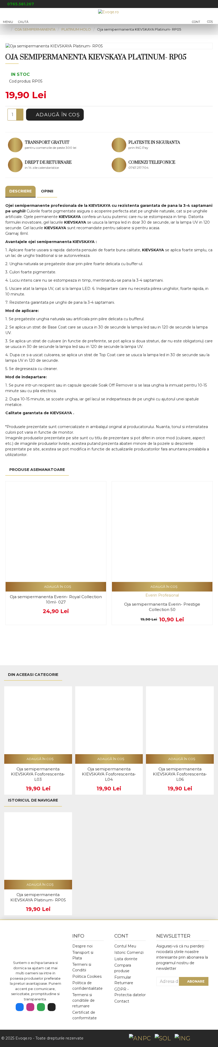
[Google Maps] (41, 1007)
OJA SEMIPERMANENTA (35, 29)
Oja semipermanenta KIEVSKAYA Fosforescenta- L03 (38, 774)
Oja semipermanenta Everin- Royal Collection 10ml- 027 (56, 599)
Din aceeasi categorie (33, 674)
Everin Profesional (162, 595)
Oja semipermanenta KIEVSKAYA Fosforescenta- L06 (180, 774)
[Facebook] (20, 1007)
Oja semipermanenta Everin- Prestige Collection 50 (162, 607)
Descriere (20, 191)
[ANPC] (140, 1038)
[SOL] (163, 1038)
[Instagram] (30, 1007)
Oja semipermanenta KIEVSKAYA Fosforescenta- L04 (109, 774)
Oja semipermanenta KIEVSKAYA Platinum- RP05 (38, 897)
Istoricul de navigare (33, 800)
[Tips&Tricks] (52, 1007)
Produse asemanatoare (37, 469)
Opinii (47, 191)
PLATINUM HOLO (76, 29)
